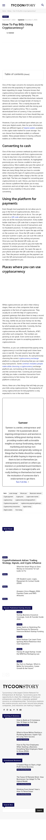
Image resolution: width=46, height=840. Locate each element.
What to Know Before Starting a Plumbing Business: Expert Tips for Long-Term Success (29, 734)
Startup (19, 612)
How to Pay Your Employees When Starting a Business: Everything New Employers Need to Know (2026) (30, 748)
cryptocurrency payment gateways (31, 503)
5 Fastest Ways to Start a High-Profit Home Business (29, 766)
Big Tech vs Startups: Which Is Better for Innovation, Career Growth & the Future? (28, 666)
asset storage (13, 493)
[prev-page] (3, 674)
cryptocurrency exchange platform (25, 500)
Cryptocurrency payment (11, 503)
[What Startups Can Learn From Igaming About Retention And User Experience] (8, 641)
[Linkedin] (10, 710)
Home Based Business (23, 769)
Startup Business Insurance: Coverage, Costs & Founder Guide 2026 (30, 617)
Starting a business (22, 725)
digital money (27, 506)
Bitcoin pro (23, 493)
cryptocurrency (8, 500)
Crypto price (19, 496)
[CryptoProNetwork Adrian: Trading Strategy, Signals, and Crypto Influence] (23, 544)
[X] (17, 710)
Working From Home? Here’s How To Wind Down (28, 790)
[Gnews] (20, 710)
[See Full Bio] (28, 482)
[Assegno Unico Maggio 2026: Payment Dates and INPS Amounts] (8, 596)
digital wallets (29, 128)
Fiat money (19, 510)
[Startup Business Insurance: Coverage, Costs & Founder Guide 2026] (8, 617)
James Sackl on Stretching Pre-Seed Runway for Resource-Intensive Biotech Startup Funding (30, 629)
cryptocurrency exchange (29, 358)
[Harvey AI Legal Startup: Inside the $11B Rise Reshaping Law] (8, 653)
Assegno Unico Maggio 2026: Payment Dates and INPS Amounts (28, 593)
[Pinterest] (14, 710)
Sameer (11, 33)
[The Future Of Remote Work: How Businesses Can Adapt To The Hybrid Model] (8, 781)
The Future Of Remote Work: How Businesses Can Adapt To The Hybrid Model (30, 779)
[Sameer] (4, 33)
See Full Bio (21, 482)
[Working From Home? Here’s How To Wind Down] (8, 794)
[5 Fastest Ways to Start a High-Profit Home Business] (8, 769)
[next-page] (7, 674)
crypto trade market (32, 496)
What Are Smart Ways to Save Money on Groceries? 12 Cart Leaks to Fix (29, 568)
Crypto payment (8, 496)
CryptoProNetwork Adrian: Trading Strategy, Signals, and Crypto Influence (21, 561)
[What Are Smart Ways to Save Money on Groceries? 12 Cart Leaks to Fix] (8, 571)
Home (4, 11)
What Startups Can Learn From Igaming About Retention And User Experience (29, 641)
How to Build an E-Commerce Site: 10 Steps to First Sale (28, 721)
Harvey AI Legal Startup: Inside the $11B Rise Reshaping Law (29, 653)
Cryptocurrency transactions (12, 506)
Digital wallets (8, 510)
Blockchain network (35, 493)
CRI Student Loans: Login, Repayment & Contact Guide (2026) (28, 581)
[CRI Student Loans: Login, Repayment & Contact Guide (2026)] (8, 583)
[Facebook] (4, 710)
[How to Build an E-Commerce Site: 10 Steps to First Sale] (8, 725)
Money (9, 11)
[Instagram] (7, 710)
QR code (15, 217)
